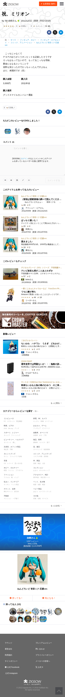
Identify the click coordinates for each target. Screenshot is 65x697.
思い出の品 (18, 463)
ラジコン (11, 470)
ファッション (9, 475)
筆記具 (6, 449)
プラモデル (19, 470)
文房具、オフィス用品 (12, 447)
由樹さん (12, 20)
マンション (7, 498)
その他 (35, 496)
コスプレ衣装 (37, 456)
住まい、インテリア (11, 482)
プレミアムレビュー (44, 643)
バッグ (16, 477)
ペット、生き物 (39, 482)
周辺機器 (19, 421)
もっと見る (55, 403)
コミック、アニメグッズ (42, 454)
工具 (45, 435)
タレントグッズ (9, 454)
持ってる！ (17, 598)
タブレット (11, 421)
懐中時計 (36, 477)
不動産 (6, 496)
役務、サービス (43, 498)
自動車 (35, 435)
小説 (43, 463)
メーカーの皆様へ (43, 661)
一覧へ (35, 411)
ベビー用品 (37, 489)
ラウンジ (8, 643)
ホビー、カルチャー (11, 468)
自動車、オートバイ (40, 432)
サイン (6, 456)
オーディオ (49, 421)
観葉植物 (47, 449)
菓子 (48, 442)
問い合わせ (40, 649)
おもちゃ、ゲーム (40, 426)
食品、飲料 (37, 439)
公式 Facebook (13, 667)
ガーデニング (37, 449)
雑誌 (39, 463)
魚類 (34, 484)
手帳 (11, 449)
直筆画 (46, 456)
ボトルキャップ (44, 470)
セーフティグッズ (45, 491)
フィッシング (15, 435)
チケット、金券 (9, 489)
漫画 (34, 463)
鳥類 (43, 484)
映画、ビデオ (9, 426)
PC (5, 421)
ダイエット (7, 442)
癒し (14, 442)
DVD (5, 428)
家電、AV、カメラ (40, 418)
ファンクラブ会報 (16, 456)
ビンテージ (46, 428)
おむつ (35, 491)
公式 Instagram (11, 673)
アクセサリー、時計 (40, 475)
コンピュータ (9, 418)
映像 (42, 421)
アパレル (7, 477)
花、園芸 (36, 447)
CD (5, 463)
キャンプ (7, 435)
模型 (5, 470)
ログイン (24, 159)
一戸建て (16, 498)
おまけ (35, 470)
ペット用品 (15, 484)
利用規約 (8, 655)
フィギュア (37, 428)
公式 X (40, 667)
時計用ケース (45, 477)
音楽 (5, 460)
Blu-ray (10, 428)
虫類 (39, 484)
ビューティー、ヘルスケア (14, 439)
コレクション (38, 468)
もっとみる (55, 506)
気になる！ (49, 598)
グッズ (17, 428)
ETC (40, 435)
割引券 (16, 491)
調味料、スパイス (39, 442)
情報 (34, 498)
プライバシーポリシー (45, 655)
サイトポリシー (11, 661)
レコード (10, 463)
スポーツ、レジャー (11, 432)
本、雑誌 (36, 460)
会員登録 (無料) (48, 4)
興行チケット (8, 491)
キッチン (36, 421)
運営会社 (8, 649)
